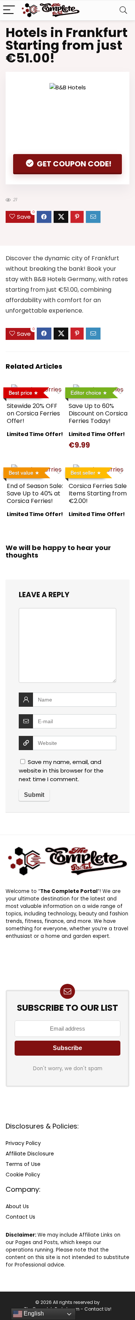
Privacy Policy (23, 1143)
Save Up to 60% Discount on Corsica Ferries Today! (98, 413)
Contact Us (20, 1217)
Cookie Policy (23, 1174)
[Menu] (9, 10)
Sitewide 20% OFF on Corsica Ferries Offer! (33, 413)
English (33, 1313)
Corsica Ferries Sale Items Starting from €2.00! (98, 493)
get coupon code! (73, 164)
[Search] (123, 10)
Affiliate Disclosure (30, 1153)
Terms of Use (23, 1164)
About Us (17, 1206)
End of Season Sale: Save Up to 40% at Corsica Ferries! (35, 493)
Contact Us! (97, 1309)
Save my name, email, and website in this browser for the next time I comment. (61, 770)
